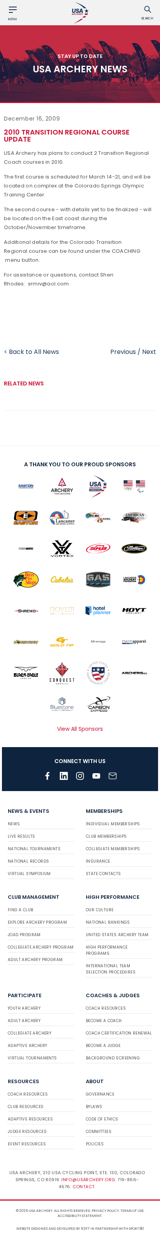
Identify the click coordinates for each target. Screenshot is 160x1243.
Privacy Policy (105, 1210)
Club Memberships (106, 836)
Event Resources (27, 1144)
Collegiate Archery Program (40, 947)
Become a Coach (104, 1021)
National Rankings (108, 922)
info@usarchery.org (88, 1179)
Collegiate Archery (29, 1033)
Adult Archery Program (35, 960)
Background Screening (113, 1058)
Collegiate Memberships (113, 849)
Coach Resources (106, 1008)
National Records (28, 861)
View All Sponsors (80, 729)
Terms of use (132, 1210)
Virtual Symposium (29, 874)
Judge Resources (27, 1131)
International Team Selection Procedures (111, 969)
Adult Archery (24, 1021)
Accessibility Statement (79, 1215)
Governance (100, 1094)
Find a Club (20, 910)
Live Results (21, 836)
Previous (123, 351)
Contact (84, 1186)
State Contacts (103, 874)
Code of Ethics (102, 1119)
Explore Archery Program (37, 922)
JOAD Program (24, 935)
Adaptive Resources (30, 1119)
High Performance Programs (106, 950)
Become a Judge (103, 1046)
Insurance (98, 861)
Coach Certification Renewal (119, 1033)
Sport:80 (136, 1228)
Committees (98, 1131)
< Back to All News (31, 351)
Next (149, 351)
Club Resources (26, 1107)
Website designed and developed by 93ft (53, 1228)
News (14, 824)
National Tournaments (34, 849)
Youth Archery (24, 1008)
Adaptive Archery (27, 1046)
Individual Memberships (113, 824)
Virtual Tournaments (32, 1058)
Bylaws (94, 1107)
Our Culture (99, 910)
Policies (95, 1144)
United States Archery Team (117, 935)
